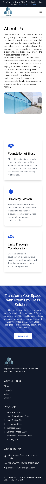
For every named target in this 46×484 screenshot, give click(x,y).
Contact (7, 398)
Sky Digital (19, 480)
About (7, 386)
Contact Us (23, 336)
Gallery (7, 394)
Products (8, 390)
